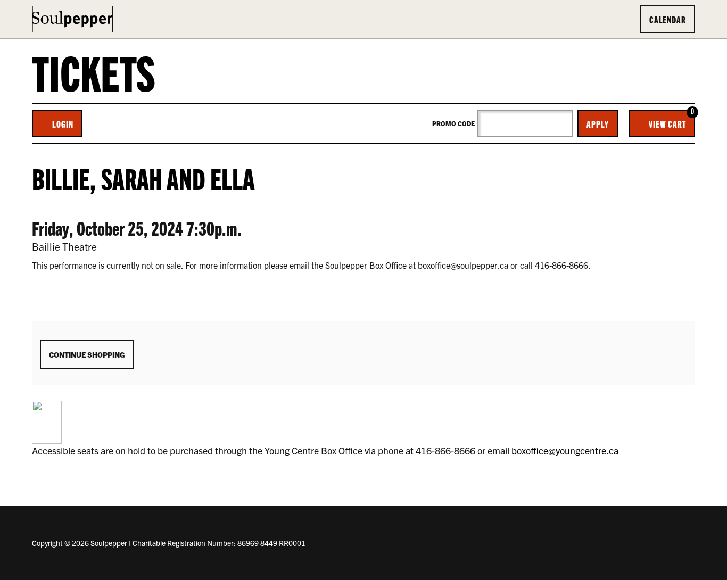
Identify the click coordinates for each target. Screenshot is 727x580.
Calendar (667, 19)
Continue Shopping (87, 354)
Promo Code (453, 123)
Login (62, 123)
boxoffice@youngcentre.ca (564, 450)
